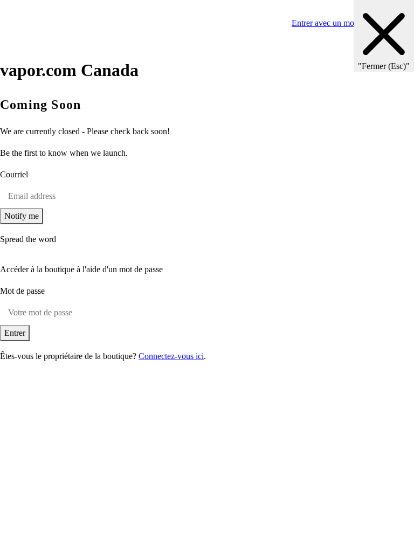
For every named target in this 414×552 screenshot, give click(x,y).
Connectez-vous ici (171, 356)
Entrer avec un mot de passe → (345, 22)
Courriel (14, 174)
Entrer (14, 332)
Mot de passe (22, 290)
